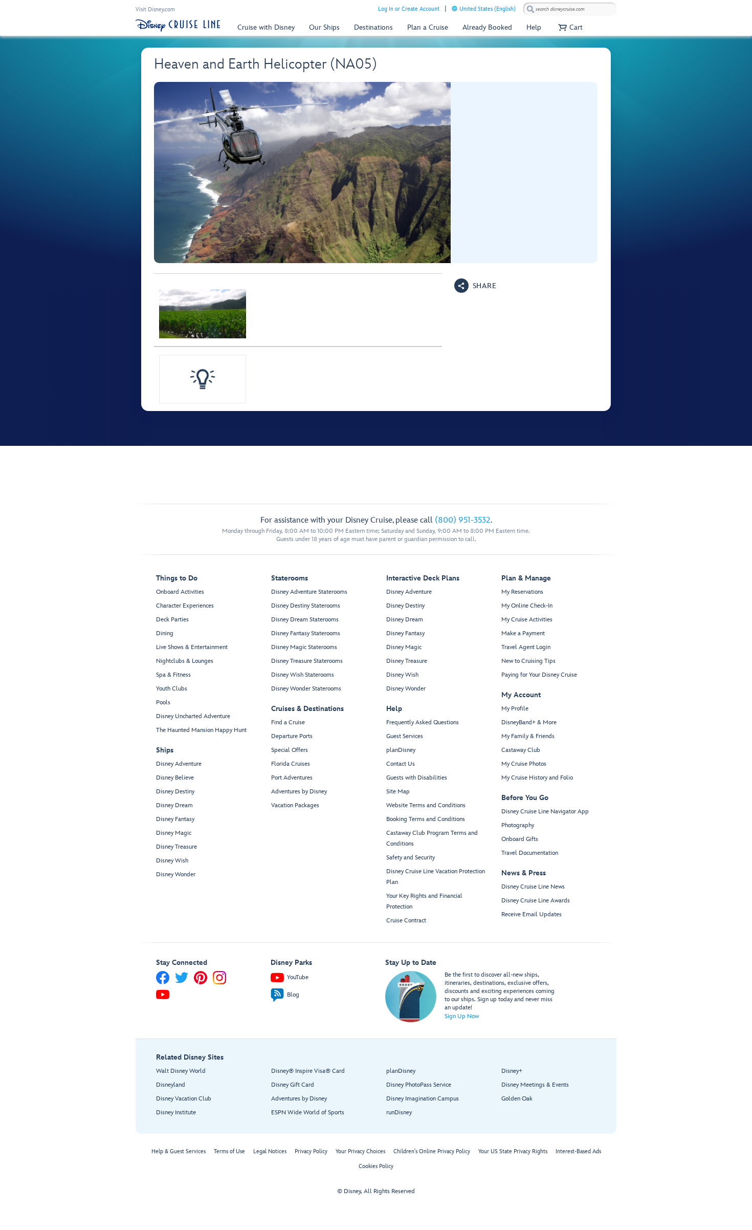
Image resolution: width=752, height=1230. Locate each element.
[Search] (530, 9)
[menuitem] (454, 8)
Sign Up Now (462, 1016)
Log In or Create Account (408, 9)
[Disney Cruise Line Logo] (178, 25)
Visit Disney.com (155, 9)
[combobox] (570, 9)
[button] (569, 27)
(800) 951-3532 (463, 520)
